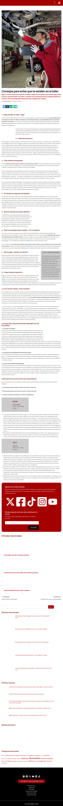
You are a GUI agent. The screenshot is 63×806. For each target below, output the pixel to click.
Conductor (37, 755)
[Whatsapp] (12, 106)
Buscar (51, 607)
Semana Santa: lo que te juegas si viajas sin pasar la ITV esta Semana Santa (32, 616)
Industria (46, 755)
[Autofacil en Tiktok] (31, 506)
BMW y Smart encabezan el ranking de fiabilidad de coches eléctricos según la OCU (30, 708)
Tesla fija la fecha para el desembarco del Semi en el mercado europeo (26, 694)
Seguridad (20, 761)
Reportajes (14, 761)
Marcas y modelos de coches (9, 758)
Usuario (49, 761)
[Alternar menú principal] (59, 3)
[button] (54, 3)
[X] (7, 106)
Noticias (24, 758)
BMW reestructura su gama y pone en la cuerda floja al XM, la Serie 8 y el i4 (28, 715)
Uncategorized (41, 761)
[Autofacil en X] (10, 506)
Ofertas (3, 761)
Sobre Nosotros (32, 785)
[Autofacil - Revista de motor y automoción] (8, 3)
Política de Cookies (31, 793)
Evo (42, 755)
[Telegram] (15, 106)
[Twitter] (30, 776)
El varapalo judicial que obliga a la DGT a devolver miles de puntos (32, 642)
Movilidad (19, 758)
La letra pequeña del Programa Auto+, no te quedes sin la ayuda (31, 655)
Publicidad (31, 787)
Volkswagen (4, 763)
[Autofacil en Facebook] (21, 506)
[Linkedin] (10, 106)
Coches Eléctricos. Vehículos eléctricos (15, 755)
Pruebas (8, 761)
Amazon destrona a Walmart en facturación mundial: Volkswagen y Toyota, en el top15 (31, 687)
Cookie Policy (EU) (31, 794)
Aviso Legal (31, 789)
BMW (3, 755)
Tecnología (25, 761)
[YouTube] (33, 776)
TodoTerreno (32, 761)
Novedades (35, 758)
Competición (30, 755)
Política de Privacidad (31, 791)
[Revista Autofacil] (14, 736)
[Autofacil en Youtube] (52, 505)
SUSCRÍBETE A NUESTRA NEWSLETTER (31, 781)
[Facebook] (4, 106)
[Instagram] (24, 776)
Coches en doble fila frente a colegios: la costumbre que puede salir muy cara (33, 668)
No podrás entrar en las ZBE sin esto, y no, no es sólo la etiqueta (31, 629)
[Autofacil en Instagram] (42, 506)
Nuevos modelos (47, 758)
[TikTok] (39, 776)
